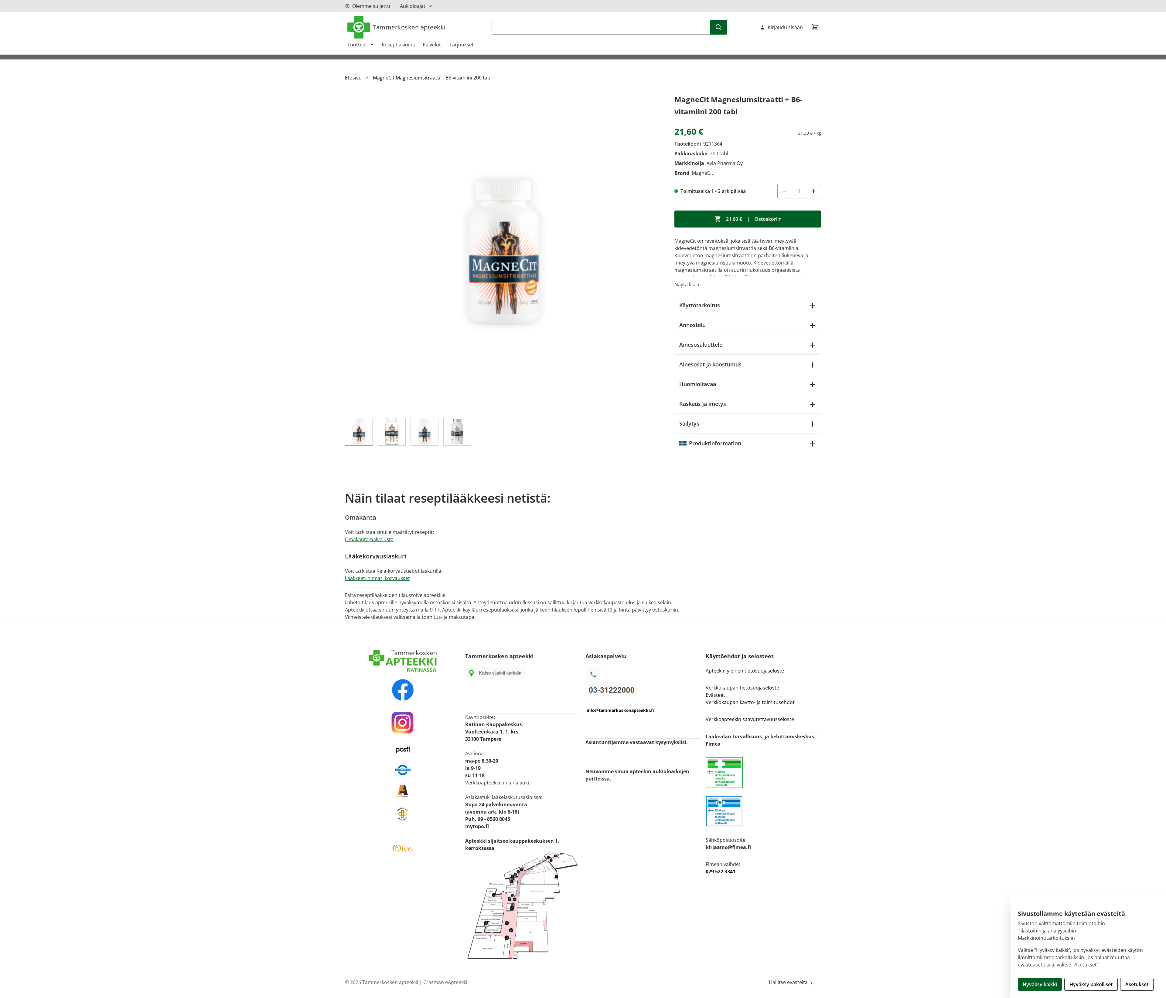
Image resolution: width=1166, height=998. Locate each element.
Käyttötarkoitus (699, 305)
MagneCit (702, 173)
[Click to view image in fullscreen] (503, 251)
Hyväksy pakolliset (1091, 984)
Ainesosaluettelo (701, 344)
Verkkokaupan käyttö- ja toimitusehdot (751, 702)
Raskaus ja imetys (702, 403)
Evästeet (715, 695)
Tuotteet (357, 44)
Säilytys (689, 423)
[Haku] (718, 27)
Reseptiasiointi (398, 44)
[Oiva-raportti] (402, 848)
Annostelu (692, 325)
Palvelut (432, 44)
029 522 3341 (720, 871)
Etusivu (353, 77)
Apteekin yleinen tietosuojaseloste (745, 670)
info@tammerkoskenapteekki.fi (620, 710)
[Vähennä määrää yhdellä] (784, 191)
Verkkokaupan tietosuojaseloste (742, 687)
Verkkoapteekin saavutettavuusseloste (750, 719)
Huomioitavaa (697, 384)
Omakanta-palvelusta (369, 539)
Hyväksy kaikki (1040, 984)
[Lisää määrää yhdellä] (813, 191)
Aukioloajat (412, 6)
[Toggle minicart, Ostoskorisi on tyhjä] (815, 27)
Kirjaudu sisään (785, 27)
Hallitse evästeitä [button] (789, 982)
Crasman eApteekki (445, 982)
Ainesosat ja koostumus (710, 364)
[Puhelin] (643, 689)
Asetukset (1136, 984)
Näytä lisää (686, 284)
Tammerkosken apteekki (409, 27)
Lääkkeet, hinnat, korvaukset (377, 578)
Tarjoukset (461, 44)
